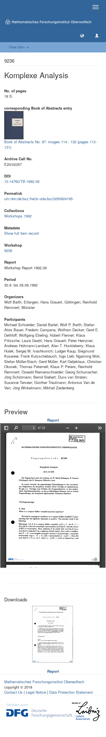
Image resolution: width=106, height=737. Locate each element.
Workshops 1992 (18, 216)
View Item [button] (17, 47)
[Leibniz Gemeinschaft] (86, 711)
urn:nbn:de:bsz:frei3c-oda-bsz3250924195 (38, 198)
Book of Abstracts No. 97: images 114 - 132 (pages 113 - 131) (51, 144)
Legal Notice (36, 692)
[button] (82, 35)
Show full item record (21, 233)
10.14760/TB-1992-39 (21, 181)
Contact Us (13, 692)
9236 (8, 250)
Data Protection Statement (71, 692)
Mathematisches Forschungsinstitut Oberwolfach (44, 681)
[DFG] (39, 709)
